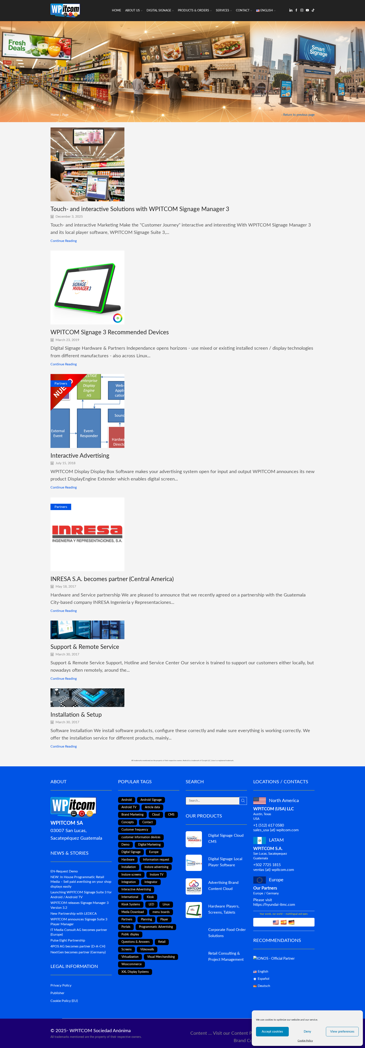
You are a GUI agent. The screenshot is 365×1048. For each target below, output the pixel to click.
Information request (156, 859)
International (129, 897)
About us (132, 10)
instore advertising (156, 867)
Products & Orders (193, 10)
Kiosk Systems (130, 904)
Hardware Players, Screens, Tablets (223, 909)
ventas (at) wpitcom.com (273, 870)
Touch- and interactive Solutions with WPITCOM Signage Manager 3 (139, 209)
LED (151, 904)
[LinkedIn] (290, 10)
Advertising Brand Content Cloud (223, 886)
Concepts (127, 822)
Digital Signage (159, 10)
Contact (242, 10)
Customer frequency (134, 829)
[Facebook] (296, 10)
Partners (60, 383)
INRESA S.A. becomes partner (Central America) (112, 579)
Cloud (156, 814)
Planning (146, 919)
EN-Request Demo (64, 871)
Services (222, 10)
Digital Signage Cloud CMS (226, 839)
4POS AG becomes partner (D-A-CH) (77, 946)
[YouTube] (307, 10)
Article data (152, 807)
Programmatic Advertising (156, 926)
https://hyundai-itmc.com (274, 905)
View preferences (342, 1031)
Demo (125, 844)
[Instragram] (301, 10)
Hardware (127, 859)
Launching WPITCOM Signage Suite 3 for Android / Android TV (81, 895)
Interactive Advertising (79, 456)
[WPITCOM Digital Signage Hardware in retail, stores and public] (194, 910)
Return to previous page (299, 114)
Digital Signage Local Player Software (225, 862)
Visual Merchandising (161, 956)
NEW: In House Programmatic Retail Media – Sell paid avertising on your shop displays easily (80, 881)
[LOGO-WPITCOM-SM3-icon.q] (194, 839)
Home (116, 10)
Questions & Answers (135, 941)
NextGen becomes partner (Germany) (78, 952)
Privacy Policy (60, 985)
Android (126, 799)
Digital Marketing (149, 844)
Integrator (150, 882)
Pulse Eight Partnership (67, 940)
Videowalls (147, 949)
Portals (125, 926)
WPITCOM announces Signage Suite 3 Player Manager (78, 922)
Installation (128, 867)
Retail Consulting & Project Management (226, 956)
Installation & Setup (76, 715)
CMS (171, 814)
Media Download (132, 912)
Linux (166, 904)
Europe (153, 852)
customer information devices (140, 837)
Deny (307, 1031)
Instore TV (156, 874)
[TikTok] (313, 10)
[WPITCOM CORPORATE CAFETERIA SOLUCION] (194, 933)
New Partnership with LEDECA (73, 913)
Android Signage (151, 799)
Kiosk (150, 897)
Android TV (128, 807)
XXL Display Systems (135, 971)
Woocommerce (131, 964)
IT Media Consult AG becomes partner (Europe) (78, 932)
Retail (161, 941)
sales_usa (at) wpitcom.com (276, 830)
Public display (130, 934)
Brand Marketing (132, 814)
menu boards (161, 912)
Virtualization (130, 956)
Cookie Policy (305, 1040)
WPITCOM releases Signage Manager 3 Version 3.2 (79, 905)
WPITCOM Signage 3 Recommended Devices (109, 332)
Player (164, 919)
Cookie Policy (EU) (64, 1001)
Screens (126, 949)
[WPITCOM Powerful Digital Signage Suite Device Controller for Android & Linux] (194, 863)
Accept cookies (272, 1031)
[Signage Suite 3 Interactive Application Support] (194, 957)
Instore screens (131, 874)
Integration (128, 882)
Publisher (57, 993)
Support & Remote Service (84, 647)
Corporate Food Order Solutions (227, 933)
